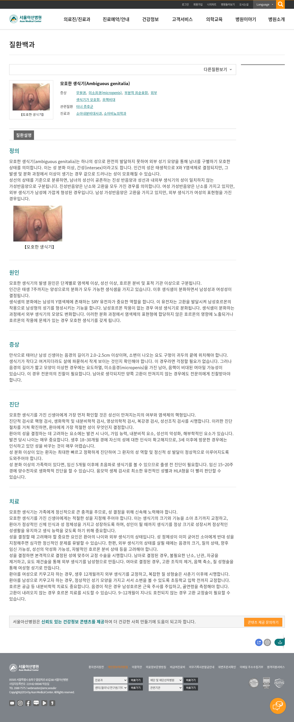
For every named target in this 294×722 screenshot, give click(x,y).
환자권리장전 (96, 667)
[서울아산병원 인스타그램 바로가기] (20, 703)
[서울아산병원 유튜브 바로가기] (12, 703)
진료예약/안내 (116, 19)
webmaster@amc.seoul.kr (41, 688)
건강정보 (150, 19)
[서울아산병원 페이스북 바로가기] (28, 703)
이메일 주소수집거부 (251, 667)
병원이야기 (245, 19)
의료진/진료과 (77, 19)
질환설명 (24, 135)
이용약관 (137, 667)
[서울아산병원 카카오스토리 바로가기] (52, 703)
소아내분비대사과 (89, 113)
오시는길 (244, 4)
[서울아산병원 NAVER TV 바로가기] (44, 703)
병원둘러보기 (228, 4)
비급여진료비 (177, 667)
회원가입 (198, 4)
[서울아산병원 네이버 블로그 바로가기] (36, 703)
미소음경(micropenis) (105, 92)
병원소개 (276, 19)
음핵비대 (108, 99)
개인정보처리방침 (118, 667)
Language (263, 4)
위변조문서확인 (227, 667)
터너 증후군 (84, 106)
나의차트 (211, 4)
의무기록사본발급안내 (201, 667)
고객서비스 (182, 19)
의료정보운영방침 (156, 667)
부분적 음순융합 (136, 92)
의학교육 (214, 19)
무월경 (81, 92)
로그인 (185, 4)
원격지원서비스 (276, 667)
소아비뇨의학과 (115, 113)
